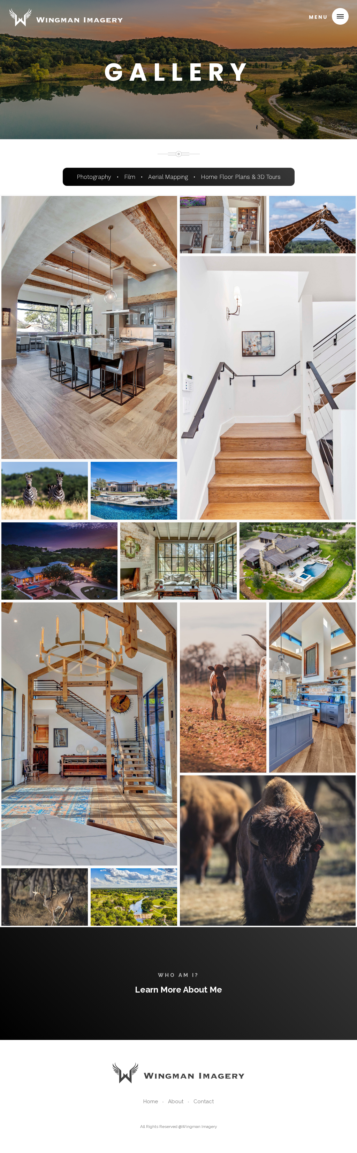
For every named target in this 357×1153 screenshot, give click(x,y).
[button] (326, 16)
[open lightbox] (89, 327)
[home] (66, 15)
